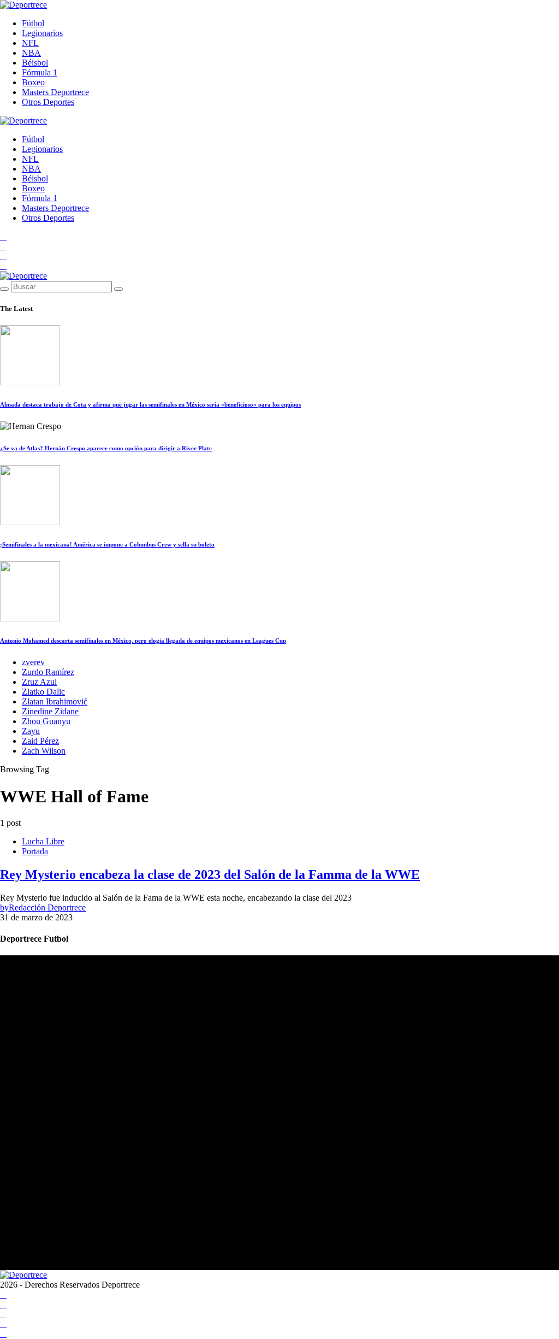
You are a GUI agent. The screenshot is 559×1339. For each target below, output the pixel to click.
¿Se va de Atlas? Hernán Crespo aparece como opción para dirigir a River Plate (106, 448)
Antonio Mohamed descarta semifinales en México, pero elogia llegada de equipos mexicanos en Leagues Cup (143, 640)
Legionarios (42, 33)
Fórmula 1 (39, 72)
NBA (31, 52)
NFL (30, 43)
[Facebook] (3, 236)
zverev (33, 662)
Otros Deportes (48, 102)
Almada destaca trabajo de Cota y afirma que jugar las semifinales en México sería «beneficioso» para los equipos (150, 404)
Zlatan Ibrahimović (54, 701)
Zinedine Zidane (50, 711)
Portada (35, 851)
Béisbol (35, 62)
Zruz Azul (39, 681)
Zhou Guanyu (46, 721)
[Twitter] (3, 266)
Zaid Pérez (40, 740)
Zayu (31, 731)
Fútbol (33, 23)
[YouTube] (3, 246)
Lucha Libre (43, 841)
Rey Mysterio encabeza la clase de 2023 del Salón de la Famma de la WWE (210, 874)
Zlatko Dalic (43, 691)
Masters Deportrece (55, 92)
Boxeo (33, 82)
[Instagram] (3, 256)
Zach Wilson (44, 750)
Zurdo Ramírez (48, 672)
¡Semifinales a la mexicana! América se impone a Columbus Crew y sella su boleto (107, 544)
